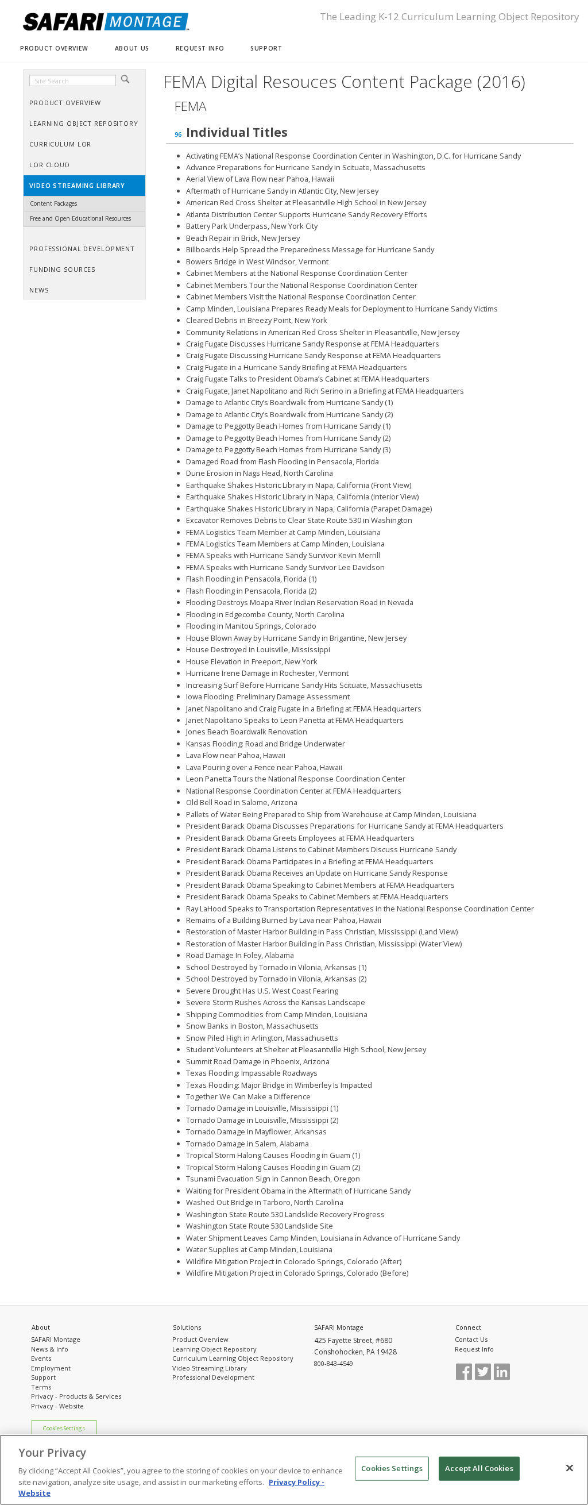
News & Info (49, 1349)
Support (43, 1377)
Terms (41, 1387)
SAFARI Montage (55, 1339)
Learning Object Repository (214, 1349)
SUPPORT (266, 48)
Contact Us (471, 1339)
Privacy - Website (57, 1406)
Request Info (474, 1349)
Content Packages (53, 203)
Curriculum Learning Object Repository (232, 1358)
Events (41, 1358)
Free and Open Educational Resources (80, 218)
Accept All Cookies (479, 1468)
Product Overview (200, 1339)
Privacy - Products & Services (76, 1396)
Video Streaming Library (209, 1368)
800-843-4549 (333, 1363)
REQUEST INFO (200, 48)
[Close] (569, 1468)
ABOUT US (132, 48)
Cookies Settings (64, 1428)
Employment (51, 1368)
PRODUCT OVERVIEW (54, 48)
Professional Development (213, 1377)
